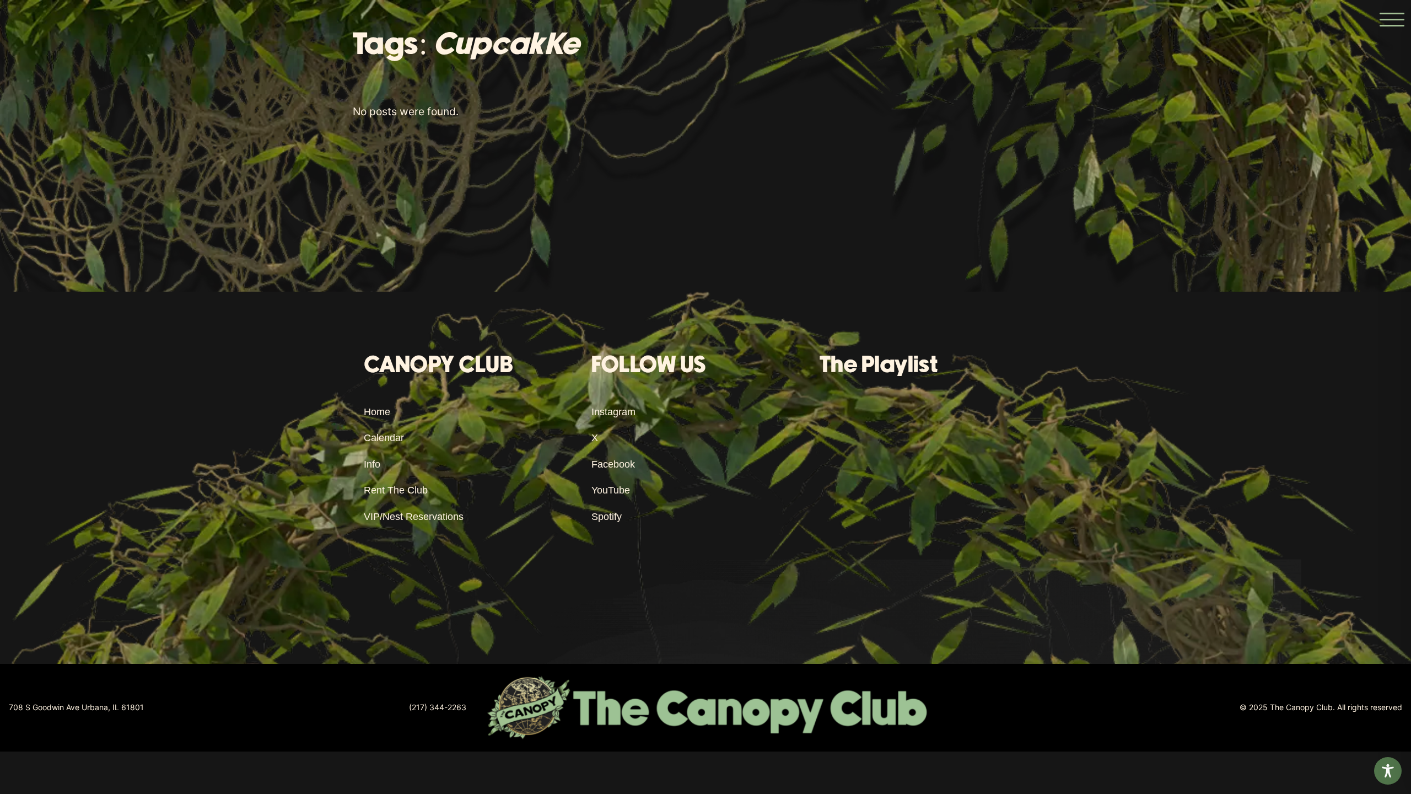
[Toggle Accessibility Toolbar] (1388, 771)
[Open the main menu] (1391, 19)
